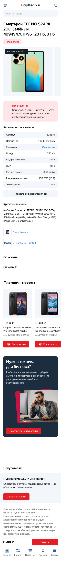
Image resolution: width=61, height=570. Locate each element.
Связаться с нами (16, 496)
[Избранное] (28, 293)
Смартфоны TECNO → (24, 242)
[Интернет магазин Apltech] (30, 5)
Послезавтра (19, 344)
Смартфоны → (20, 232)
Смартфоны (48, 147)
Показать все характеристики (30, 193)
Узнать (45, 542)
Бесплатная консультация (24, 430)
